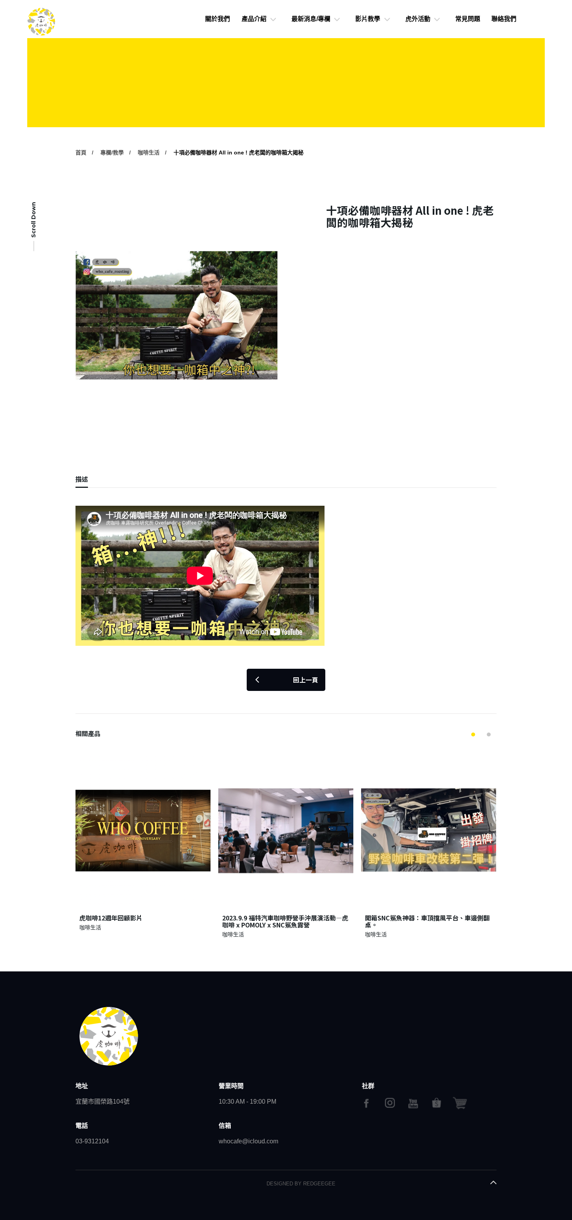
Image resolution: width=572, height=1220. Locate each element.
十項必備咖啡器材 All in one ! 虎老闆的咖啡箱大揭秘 (239, 152)
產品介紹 (254, 19)
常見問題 (467, 19)
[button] (473, 734)
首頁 (80, 152)
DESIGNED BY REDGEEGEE (301, 1184)
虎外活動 (417, 19)
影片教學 (367, 19)
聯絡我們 (503, 19)
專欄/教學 (112, 152)
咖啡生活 (149, 152)
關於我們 (217, 19)
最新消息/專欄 (310, 19)
